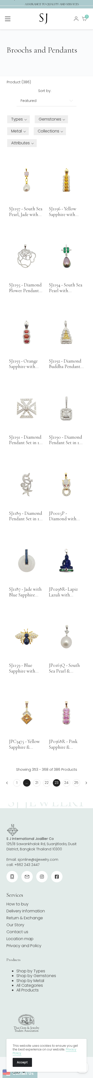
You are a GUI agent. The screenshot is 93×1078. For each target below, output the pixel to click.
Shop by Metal (30, 981)
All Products (27, 990)
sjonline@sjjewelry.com (38, 859)
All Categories (29, 985)
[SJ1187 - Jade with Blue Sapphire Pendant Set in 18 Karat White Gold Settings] (26, 561)
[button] (18, 119)
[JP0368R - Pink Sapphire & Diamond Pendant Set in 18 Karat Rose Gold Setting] (66, 713)
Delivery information (25, 911)
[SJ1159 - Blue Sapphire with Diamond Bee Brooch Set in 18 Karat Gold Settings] (26, 637)
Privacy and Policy (23, 946)
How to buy (17, 904)
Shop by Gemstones (36, 976)
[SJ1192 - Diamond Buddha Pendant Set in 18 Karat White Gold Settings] (66, 332)
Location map (19, 939)
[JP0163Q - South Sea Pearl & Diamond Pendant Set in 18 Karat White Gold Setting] (66, 637)
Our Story (15, 925)
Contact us (17, 932)
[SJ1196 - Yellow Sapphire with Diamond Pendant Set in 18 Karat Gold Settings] (66, 180)
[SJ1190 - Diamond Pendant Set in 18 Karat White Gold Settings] (66, 408)
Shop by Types (30, 971)
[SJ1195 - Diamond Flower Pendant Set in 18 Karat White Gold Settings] (26, 256)
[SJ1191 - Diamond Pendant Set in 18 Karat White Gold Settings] (26, 408)
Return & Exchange (24, 918)
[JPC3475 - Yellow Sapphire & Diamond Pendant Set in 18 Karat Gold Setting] (26, 713)
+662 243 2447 (26, 864)
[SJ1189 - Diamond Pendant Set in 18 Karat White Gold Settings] (26, 484)
